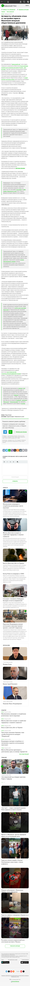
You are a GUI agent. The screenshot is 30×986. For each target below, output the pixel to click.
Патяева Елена (7, 664)
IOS (24, 388)
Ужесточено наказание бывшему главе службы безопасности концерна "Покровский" (12, 734)
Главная (3, 11)
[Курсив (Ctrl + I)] (7, 461)
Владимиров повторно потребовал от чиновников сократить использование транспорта (12, 743)
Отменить (15, 481)
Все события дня (24, 754)
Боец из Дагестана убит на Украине (13, 563)
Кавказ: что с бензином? (9, 9)
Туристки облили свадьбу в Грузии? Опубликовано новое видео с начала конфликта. (12, 862)
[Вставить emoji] (17, 461)
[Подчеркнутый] (10, 461)
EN (4, 1)
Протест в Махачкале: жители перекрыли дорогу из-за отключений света (13, 835)
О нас (2, 959)
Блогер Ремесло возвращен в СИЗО (13, 574)
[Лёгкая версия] (8, 2)
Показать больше (15, 946)
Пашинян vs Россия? (23, 9)
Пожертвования (25, 959)
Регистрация (15, 477)
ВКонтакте (6, 401)
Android (20, 388)
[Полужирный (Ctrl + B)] (4, 461)
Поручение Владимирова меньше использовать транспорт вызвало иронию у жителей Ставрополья (13, 626)
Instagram (24, 400)
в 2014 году (18, 308)
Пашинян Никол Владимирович (12, 703)
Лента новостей (10, 11)
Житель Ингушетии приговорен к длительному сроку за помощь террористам (14, 751)
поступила (19, 189)
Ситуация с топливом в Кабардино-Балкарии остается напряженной (13, 599)
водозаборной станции (15, 373)
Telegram (16, 395)
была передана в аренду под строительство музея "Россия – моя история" (14, 67)
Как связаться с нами (12, 959)
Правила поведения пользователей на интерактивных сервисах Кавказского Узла (15, 976)
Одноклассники (14, 401)
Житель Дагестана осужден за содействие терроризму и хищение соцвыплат (13, 534)
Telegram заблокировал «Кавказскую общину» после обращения (12, 891)
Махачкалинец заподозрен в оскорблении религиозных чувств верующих (13, 506)
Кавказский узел (16, 64)
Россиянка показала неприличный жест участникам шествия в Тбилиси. (13, 941)
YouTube (23, 403)
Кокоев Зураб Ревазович (10, 684)
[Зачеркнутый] (13, 461)
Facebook (18, 400)
